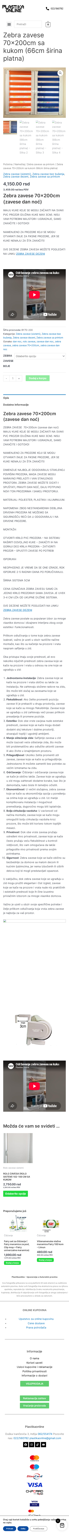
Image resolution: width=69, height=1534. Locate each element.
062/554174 (45, 1434)
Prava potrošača (36, 1327)
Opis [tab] (6, 397)
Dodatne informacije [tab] (16, 404)
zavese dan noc (45, 341)
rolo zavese (29, 341)
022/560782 (21, 1438)
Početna (7, 164)
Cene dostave (36, 1323)
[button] (9, 24)
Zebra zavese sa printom (40, 164)
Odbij (23, 1528)
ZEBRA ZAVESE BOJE (8, 361)
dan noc (17, 341)
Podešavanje (38, 1528)
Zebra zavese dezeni (15, 176)
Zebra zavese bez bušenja (48, 174)
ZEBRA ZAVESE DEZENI (30, 253)
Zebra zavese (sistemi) (17, 174)
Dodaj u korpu (37, 378)
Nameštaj (19, 164)
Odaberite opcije (15, 1193)
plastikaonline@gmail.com (45, 1438)
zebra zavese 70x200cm (25, 345)
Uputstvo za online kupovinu (36, 1318)
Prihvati (9, 1528)
